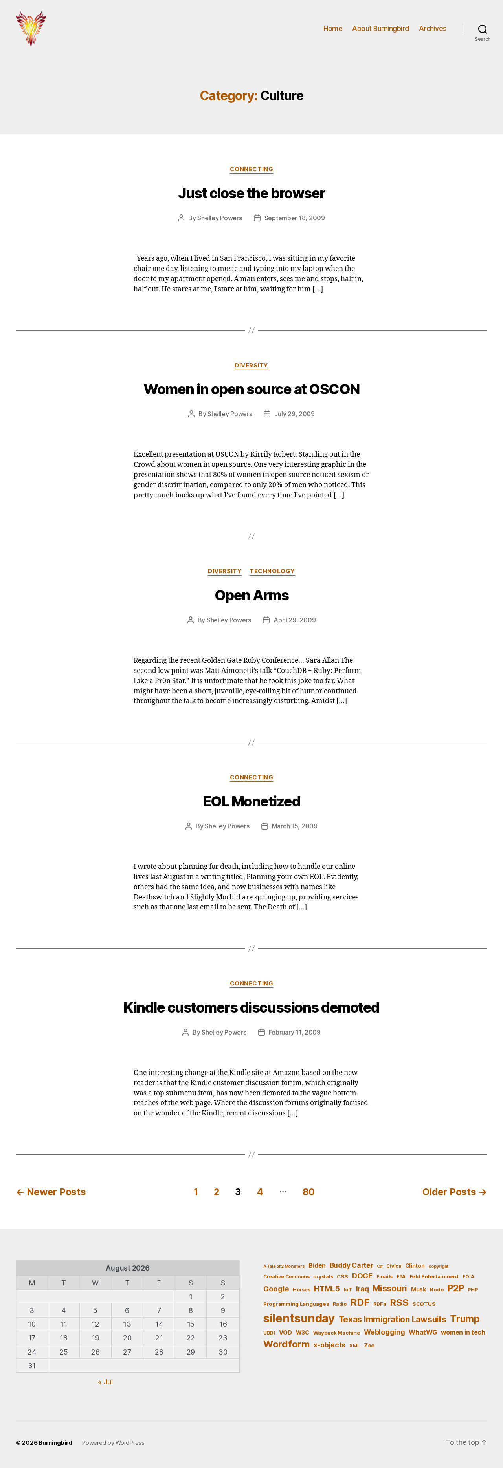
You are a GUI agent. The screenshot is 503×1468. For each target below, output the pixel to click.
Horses (301, 1289)
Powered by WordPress (113, 1442)
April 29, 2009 (295, 620)
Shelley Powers (219, 218)
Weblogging (384, 1332)
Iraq (362, 1289)
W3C (302, 1332)
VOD (285, 1332)
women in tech (463, 1332)
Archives (433, 28)
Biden (317, 1265)
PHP (472, 1289)
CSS (342, 1276)
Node (437, 1289)
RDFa (379, 1304)
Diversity (251, 365)
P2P (456, 1288)
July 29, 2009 (294, 414)
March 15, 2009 (295, 826)
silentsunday (299, 1318)
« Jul (105, 1382)
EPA (401, 1277)
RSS (399, 1302)
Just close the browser (251, 193)
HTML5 (327, 1288)
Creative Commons (286, 1277)
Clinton (415, 1265)
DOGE (362, 1275)
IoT (348, 1289)
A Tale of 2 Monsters (284, 1266)
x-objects (330, 1345)
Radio (340, 1304)
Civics (393, 1266)
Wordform (286, 1344)
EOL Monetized (252, 801)
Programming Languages (296, 1304)
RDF (359, 1302)
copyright (438, 1266)
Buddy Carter (351, 1265)
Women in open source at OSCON (251, 389)
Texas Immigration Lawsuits (392, 1319)
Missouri (390, 1288)
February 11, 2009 (295, 1032)
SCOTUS (423, 1304)
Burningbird (55, 1442)
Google (276, 1288)
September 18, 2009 (294, 218)
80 (309, 1191)
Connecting (252, 169)
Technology (272, 571)
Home (332, 28)
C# (379, 1266)
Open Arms (252, 595)
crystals (323, 1277)
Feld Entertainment (434, 1276)
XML (354, 1346)
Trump (465, 1319)
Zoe (369, 1345)
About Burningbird (380, 28)
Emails (384, 1277)
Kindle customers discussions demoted (251, 1007)
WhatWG (423, 1332)
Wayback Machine (336, 1332)
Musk (418, 1289)
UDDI (269, 1333)
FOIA (468, 1277)
